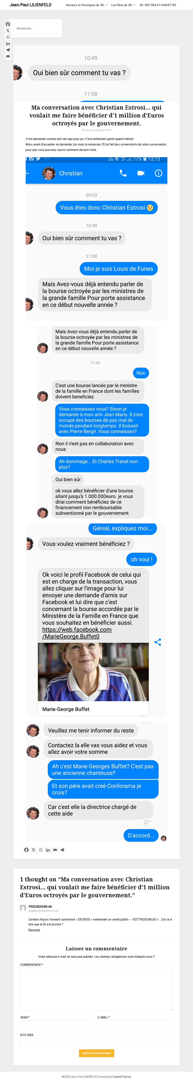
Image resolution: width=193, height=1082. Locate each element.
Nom (25, 1017)
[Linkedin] (48, 850)
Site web (26, 1035)
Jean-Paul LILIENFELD (30, 4)
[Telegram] (62, 850)
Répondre (34, 929)
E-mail (104, 1017)
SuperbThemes (122, 1076)
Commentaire (31, 965)
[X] (33, 850)
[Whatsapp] (41, 850)
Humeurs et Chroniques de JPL (85, 5)
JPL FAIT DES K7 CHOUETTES (157, 5)
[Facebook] (26, 850)
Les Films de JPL (121, 5)
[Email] (55, 850)
